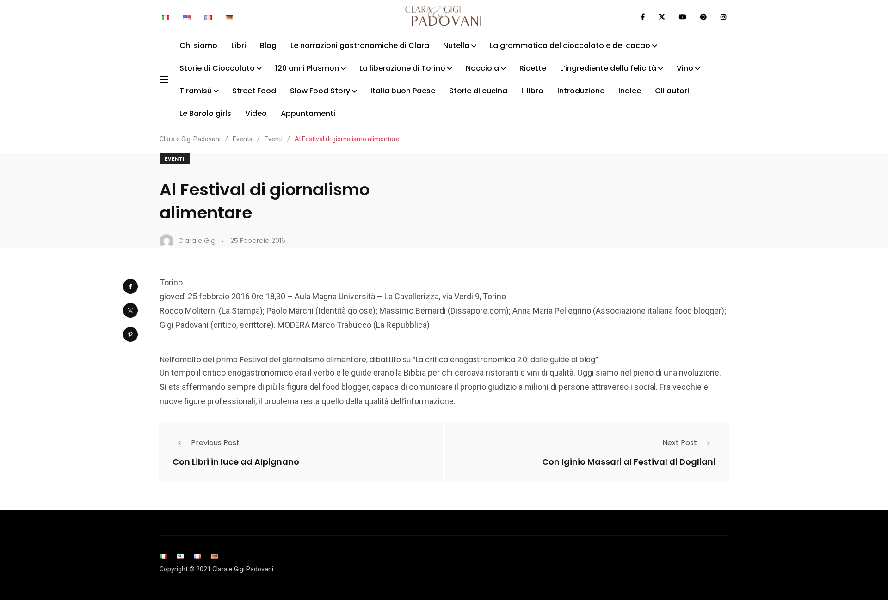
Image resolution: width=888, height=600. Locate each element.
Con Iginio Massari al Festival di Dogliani (628, 461)
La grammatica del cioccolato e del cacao (570, 45)
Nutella (456, 45)
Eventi (175, 159)
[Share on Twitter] (130, 310)
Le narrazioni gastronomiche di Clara (359, 45)
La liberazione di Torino (402, 68)
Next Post (679, 442)
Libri (238, 45)
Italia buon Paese (402, 90)
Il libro (532, 90)
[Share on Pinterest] (130, 334)
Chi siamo (198, 45)
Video (256, 113)
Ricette (532, 68)
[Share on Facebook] (130, 286)
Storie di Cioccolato (217, 68)
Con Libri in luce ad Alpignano (236, 461)
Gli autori (672, 90)
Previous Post (215, 442)
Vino (685, 68)
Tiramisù (195, 90)
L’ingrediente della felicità (608, 68)
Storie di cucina (478, 90)
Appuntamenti (308, 113)
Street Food (254, 90)
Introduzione (580, 90)
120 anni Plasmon (307, 68)
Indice (629, 90)
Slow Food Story (320, 90)
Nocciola (482, 68)
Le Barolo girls (205, 113)
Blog (268, 45)
